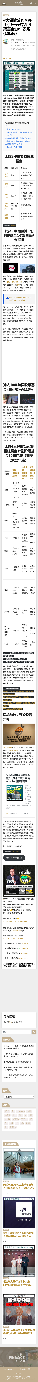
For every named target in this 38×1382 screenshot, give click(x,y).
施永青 (7, 1111)
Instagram (24, 958)
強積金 (23, 46)
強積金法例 (7, 748)
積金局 (13, 226)
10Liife (27, 42)
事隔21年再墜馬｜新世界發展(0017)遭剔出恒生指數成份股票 (19, 1331)
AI (25, 1115)
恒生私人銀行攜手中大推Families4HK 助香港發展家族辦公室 (19, 1283)
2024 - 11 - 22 (9, 1339)
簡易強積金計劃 (24, 475)
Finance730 (16, 931)
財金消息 (6, 1229)
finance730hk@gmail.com (13, 938)
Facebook (24, 948)
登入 (10, 1022)
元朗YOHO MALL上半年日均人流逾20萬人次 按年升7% (18, 1186)
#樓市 (14, 1115)
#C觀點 (29, 1111)
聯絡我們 (18, 1373)
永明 (27, 46)
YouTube (24, 953)
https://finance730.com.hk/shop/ (15, 921)
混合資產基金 (6, 206)
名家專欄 (6, 15)
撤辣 (12, 1111)
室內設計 (24, 1119)
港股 (11, 1123)
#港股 (20, 1115)
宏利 (18, 46)
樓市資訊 (6, 1181)
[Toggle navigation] (4, 2)
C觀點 (30, 1115)
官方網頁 (24, 943)
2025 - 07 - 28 (9, 1290)
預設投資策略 (13, 750)
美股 (17, 49)
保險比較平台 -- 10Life (23, 40)
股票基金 (23, 49)
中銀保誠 (15, 282)
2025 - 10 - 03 (9, 1242)
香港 (6, 1127)
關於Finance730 (9, 1369)
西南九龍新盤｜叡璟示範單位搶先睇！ (18, 1062)
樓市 (6, 1123)
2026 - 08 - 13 (9, 1193)
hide (7, 126)
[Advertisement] (19, 363)
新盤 (31, 1119)
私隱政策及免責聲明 (26, 1369)
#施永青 (7, 1115)
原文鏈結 (16, 851)
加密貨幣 (16, 1119)
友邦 (14, 46)
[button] (35, 3)
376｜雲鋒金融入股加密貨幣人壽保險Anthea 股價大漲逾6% (18, 1234)
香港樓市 (13, 1127)
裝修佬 (28, 1123)
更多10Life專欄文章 (14, 858)
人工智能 (7, 1119)
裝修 (22, 1123)
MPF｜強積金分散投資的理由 (12, 709)
